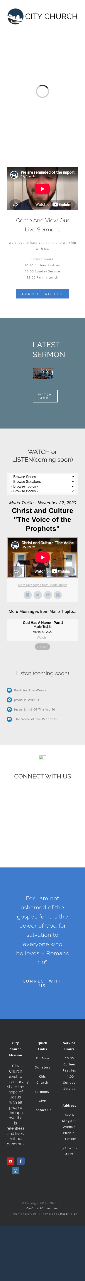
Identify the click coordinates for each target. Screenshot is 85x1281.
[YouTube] (10, 1161)
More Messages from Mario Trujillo (42, 585)
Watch (41, 637)
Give (42, 1101)
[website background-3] (43, 369)
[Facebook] (21, 1161)
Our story (42, 1067)
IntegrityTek (68, 1213)
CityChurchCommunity (42, 1208)
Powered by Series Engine (42, 658)
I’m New (42, 1058)
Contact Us (42, 1110)
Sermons (42, 1092)
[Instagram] (15, 1170)
